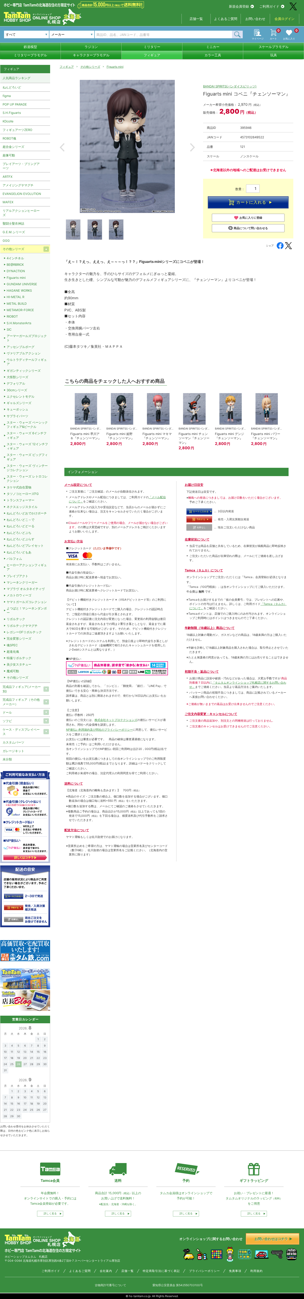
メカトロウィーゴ (19, 595)
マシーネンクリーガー (22, 582)
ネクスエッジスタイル (22, 507)
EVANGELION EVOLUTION (22, 194)
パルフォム (14, 558)
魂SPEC (12, 645)
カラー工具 (212, 55)
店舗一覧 (196, 19)
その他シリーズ (90, 66)
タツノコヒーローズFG (23, 494)
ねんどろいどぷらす (20, 539)
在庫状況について (197, 539)
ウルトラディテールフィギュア (27, 362)
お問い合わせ (255, 19)
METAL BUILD (17, 303)
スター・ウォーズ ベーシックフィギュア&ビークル (27, 424)
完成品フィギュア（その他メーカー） (21, 702)
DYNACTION (16, 271)
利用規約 (256, 1271)
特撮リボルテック (19, 658)
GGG (6, 240)
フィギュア (152, 55)
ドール (7, 712)
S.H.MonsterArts (19, 323)
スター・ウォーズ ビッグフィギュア (27, 457)
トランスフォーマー (20, 500)
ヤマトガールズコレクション (27, 602)
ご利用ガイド (269, 6)
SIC (9, 329)
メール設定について (78, 485)
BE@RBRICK (15, 264)
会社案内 (106, 1271)
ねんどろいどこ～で (20, 520)
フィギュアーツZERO (17, 130)
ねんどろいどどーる (20, 526)
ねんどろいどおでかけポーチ (27, 513)
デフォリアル (16, 383)
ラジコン (91, 47)
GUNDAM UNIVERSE (22, 284)
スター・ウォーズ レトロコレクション (27, 478)
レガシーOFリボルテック (24, 632)
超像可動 (9, 155)
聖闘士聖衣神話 (13, 223)
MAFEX (8, 202)
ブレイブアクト (17, 576)
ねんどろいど (12, 87)
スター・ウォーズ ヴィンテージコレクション (27, 468)
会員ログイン (284, 19)
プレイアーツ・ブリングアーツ (21, 166)
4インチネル (15, 258)
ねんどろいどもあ (19, 552)
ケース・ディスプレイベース (21, 732)
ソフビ (7, 721)
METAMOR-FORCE (20, 310)
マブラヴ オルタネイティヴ (26, 589)
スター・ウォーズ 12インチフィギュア (27, 446)
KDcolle (8, 121)
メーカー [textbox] (58, 34)
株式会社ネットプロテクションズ (116, 720)
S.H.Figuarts (12, 113)
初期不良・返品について (202, 671)
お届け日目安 (194, 485)
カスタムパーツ (13, 742)
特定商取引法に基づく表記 (161, 1271)
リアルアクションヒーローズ (21, 213)
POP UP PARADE (15, 104)
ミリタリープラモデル (30, 55)
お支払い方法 (73, 541)
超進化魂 (13, 651)
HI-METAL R (15, 297)
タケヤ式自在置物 (19, 487)
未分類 (7, 759)
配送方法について (76, 830)
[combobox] (71, 34)
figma (7, 96)
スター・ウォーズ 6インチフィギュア (27, 435)
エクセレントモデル (20, 396)
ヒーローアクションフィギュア (27, 567)
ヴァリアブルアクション (24, 353)
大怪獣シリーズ (17, 377)
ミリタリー (152, 47)
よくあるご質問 (225, 19)
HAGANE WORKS (19, 290)
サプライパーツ (17, 416)
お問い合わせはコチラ (271, 1239)
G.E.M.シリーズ (14, 232)
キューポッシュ (17, 409)
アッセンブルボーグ (20, 347)
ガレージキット (13, 751)
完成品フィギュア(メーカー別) (22, 689)
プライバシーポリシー (204, 1271)
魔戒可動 (13, 671)
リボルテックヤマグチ (22, 626)
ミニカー (212, 47)
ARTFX (7, 177)
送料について (73, 783)
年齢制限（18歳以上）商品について (210, 628)
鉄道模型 (30, 47)
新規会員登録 (239, 6)
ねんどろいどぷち (19, 533)
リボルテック (16, 619)
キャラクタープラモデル (91, 55)
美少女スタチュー (19, 664)
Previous (62, 147)
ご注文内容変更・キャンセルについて (211, 714)
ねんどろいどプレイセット (25, 545)
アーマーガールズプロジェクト (27, 338)
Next (192, 147)
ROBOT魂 (9, 138)
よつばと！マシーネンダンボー (27, 610)
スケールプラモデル (274, 47)
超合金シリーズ (13, 147)
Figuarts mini (115, 66)
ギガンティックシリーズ (24, 370)
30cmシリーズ (17, 390)
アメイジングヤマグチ (18, 185)
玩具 (273, 55)
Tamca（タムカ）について (204, 570)
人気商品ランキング (16, 78)
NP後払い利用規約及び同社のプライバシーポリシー (99, 729)
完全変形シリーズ (19, 638)
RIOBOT (12, 316)
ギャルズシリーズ (19, 403)
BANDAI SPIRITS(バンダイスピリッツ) (229, 86)
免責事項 (235, 1271)
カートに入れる (251, 202)
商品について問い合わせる (251, 228)
